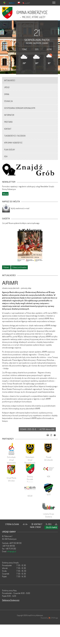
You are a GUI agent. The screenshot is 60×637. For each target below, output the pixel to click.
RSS (49, 524)
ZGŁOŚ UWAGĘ (51, 527)
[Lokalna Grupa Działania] (48, 506)
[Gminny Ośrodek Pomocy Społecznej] (30, 469)
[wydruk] (48, 435)
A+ (27, 524)
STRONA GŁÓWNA (12, 524)
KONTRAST (38, 524)
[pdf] (51, 435)
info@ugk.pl (11, 551)
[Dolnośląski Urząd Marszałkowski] (30, 449)
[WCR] (48, 487)
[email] (55, 435)
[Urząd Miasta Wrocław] (11, 470)
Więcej (5, 194)
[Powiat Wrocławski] (48, 449)
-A (23, 524)
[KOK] (48, 469)
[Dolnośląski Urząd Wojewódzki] (11, 449)
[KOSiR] (30, 488)
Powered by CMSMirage (49, 618)
